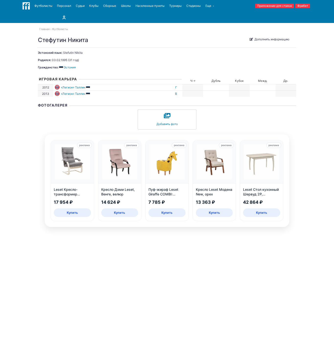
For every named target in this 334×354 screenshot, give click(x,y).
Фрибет (302, 6)
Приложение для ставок (274, 6)
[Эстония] (88, 87)
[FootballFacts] (26, 6)
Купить (72, 213)
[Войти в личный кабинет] (64, 17)
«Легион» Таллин (73, 87)
